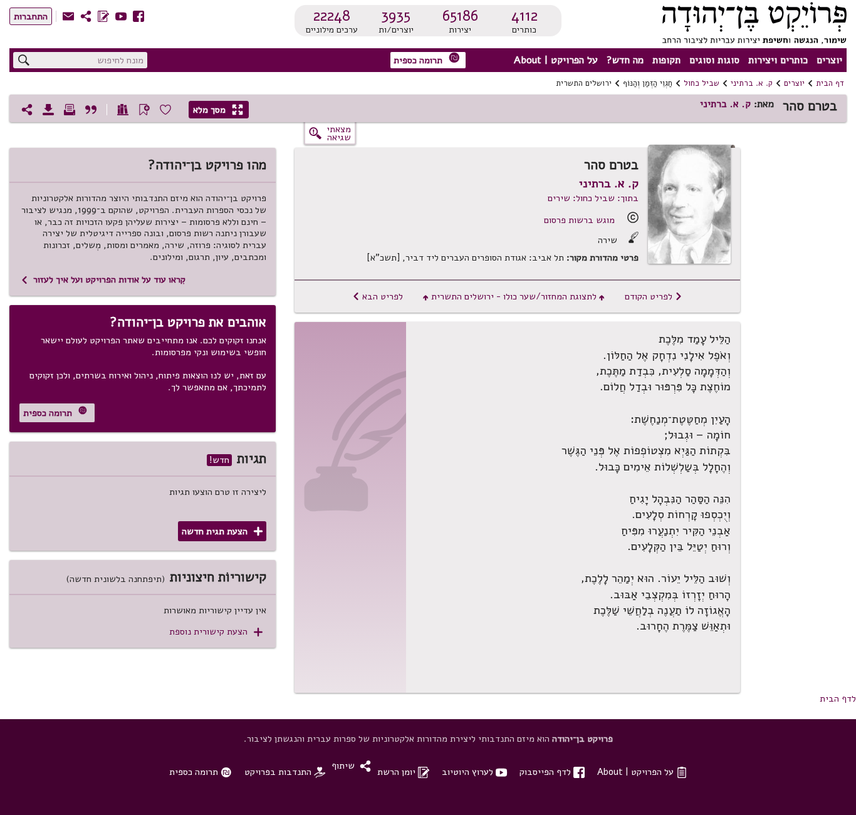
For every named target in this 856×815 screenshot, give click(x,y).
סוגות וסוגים (714, 60)
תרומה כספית (427, 59)
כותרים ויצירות (778, 60)
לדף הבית (838, 698)
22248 (331, 16)
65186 (460, 16)
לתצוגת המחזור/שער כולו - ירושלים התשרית (514, 296)
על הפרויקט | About (556, 60)
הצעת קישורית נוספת (216, 632)
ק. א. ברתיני (752, 83)
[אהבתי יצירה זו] (165, 109)
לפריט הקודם (653, 296)
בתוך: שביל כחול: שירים (593, 198)
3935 (395, 16)
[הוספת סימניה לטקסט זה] (144, 109)
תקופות (666, 60)
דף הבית (830, 83)
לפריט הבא (377, 296)
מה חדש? (625, 60)
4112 (524, 16)
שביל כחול (701, 83)
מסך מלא (218, 109)
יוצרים (829, 60)
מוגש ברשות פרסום (579, 220)
